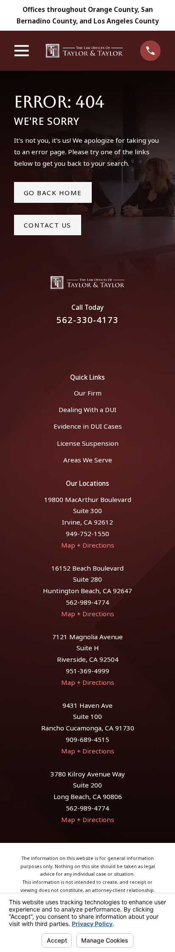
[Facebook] (77, 344)
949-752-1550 (87, 533)
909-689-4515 (87, 739)
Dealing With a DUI (87, 409)
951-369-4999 (87, 670)
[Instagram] (97, 344)
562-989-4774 (87, 602)
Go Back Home (53, 192)
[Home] (84, 50)
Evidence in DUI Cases (88, 426)
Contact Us (47, 225)
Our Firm (88, 393)
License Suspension (88, 443)
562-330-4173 (87, 320)
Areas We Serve (87, 460)
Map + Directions (87, 545)
